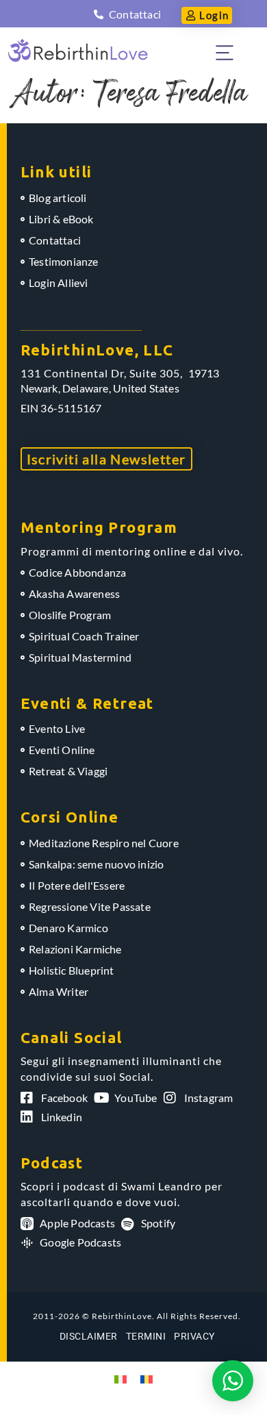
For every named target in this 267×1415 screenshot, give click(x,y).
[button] (224, 51)
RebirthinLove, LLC (97, 349)
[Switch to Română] (147, 1378)
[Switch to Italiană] (120, 1378)
